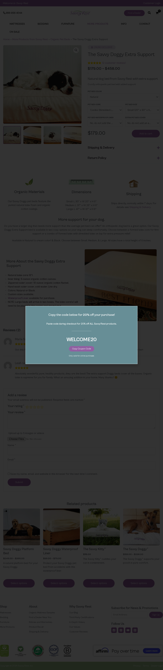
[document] (81, 335)
